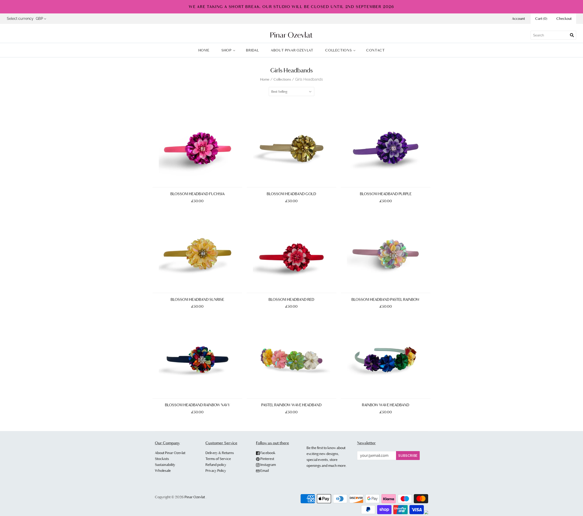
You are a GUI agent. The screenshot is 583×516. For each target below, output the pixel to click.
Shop (226, 50)
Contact (375, 50)
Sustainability (165, 464)
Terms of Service (218, 459)
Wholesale (163, 470)
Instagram (268, 464)
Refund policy (215, 464)
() (541, 18)
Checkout (564, 18)
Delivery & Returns (219, 453)
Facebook (267, 453)
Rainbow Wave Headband (385, 405)
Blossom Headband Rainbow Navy (197, 405)
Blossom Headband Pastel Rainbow (385, 299)
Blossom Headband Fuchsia (197, 194)
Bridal (252, 50)
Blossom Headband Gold (291, 194)
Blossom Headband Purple (386, 194)
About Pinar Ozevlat (292, 50)
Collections (338, 50)
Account (518, 18)
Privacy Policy (215, 470)
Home (204, 50)
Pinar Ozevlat (194, 497)
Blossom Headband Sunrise (197, 299)
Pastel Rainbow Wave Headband (291, 405)
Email (264, 470)
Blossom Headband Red (291, 299)
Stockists (162, 459)
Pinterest (267, 459)
